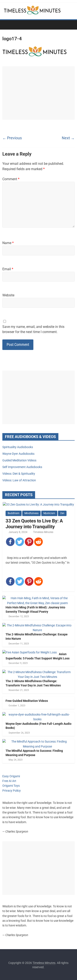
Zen (62, 513)
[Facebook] (10, 541)
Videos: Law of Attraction (19, 480)
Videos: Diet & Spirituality (18, 473)
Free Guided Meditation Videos (27, 700)
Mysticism (49, 513)
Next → (68, 138)
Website (8, 295)
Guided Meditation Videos (19, 460)
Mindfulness (31, 513)
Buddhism (13, 513)
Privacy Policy (11, 790)
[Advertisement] (38, 93)
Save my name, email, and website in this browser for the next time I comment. (33, 329)
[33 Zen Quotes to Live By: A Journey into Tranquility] (38, 504)
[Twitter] (19, 541)
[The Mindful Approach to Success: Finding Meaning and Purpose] (37, 741)
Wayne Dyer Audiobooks (18, 453)
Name (8, 243)
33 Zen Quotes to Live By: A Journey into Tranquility (34, 523)
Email (7, 269)
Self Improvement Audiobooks (22, 467)
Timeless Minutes (43, 532)
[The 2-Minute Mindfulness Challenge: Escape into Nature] (37, 625)
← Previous (12, 138)
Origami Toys (11, 785)
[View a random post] (70, 24)
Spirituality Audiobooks (17, 447)
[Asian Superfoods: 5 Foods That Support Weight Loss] (29, 652)
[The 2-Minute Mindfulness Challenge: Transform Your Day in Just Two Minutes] (37, 672)
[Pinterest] (29, 541)
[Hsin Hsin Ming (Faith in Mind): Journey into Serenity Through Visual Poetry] (37, 598)
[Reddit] (38, 541)
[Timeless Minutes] (6, 24)
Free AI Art (9, 781)
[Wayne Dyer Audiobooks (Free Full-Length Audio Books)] (37, 714)
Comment (10, 179)
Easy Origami (11, 776)
